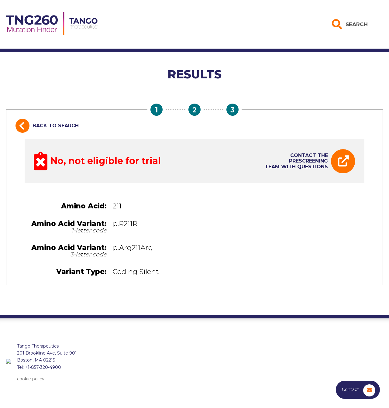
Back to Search (56, 126)
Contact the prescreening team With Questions (296, 161)
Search (357, 24)
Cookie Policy (30, 379)
